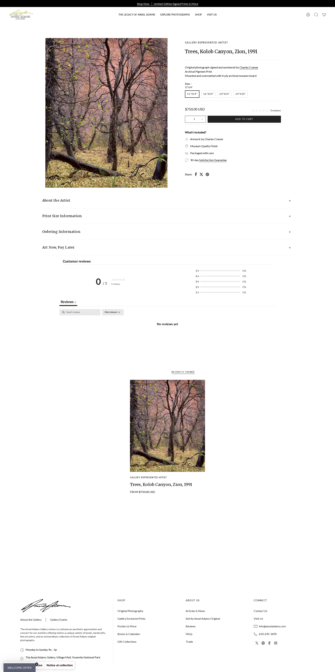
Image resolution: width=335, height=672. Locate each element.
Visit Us (258, 618)
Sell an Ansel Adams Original (203, 618)
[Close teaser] (36, 664)
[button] (198, 15)
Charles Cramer (249, 67)
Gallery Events (58, 619)
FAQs (189, 634)
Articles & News (195, 610)
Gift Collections (126, 641)
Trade (189, 641)
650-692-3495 (268, 634)
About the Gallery (31, 619)
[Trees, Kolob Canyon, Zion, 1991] (167, 426)
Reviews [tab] (68, 302)
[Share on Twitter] (201, 174)
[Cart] (324, 15)
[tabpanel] (167, 335)
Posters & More (126, 626)
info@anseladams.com (272, 626)
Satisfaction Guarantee (213, 160)
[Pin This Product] (207, 174)
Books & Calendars (128, 634)
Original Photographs (130, 610)
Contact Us (260, 610)
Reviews (191, 626)
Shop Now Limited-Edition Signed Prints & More (167, 3)
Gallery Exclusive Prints (131, 618)
